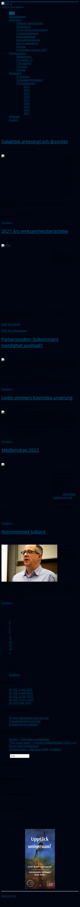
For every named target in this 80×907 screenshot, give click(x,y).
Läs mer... (7, 222)
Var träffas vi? (24, 59)
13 (10, 645)
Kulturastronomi (26, 36)
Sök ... (5, 755)
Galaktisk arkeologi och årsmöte (34, 141)
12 (10, 642)
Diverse (20, 46)
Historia (21, 69)
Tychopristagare (25, 83)
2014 (27, 89)
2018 (27, 103)
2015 (27, 93)
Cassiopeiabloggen (27, 33)
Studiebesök (23, 26)
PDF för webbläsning (14, 330)
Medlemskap (23, 56)
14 (10, 648)
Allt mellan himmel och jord (64, 496)
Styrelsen (21, 66)
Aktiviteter (15, 19)
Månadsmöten (17, 16)
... (10, 635)
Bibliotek (14, 116)
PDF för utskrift (10, 324)
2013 (27, 86)
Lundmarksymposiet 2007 (31, 49)
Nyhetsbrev (23, 76)
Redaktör (14, 674)
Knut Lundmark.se (27, 43)
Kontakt (13, 119)
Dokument (15, 73)
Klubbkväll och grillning (23, 724)
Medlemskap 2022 (20, 450)
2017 (27, 99)
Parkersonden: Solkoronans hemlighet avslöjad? (29, 342)
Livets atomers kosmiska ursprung (37, 397)
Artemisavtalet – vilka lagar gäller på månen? (35, 749)
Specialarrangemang (28, 39)
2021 (27, 113)
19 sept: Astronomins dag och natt (29, 717)
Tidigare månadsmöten (29, 23)
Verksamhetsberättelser (29, 79)
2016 (27, 96)
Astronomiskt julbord (23, 531)
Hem (12, 13)
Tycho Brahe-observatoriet (32, 29)
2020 (27, 109)
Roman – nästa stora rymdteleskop (29, 739)
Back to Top (8, 896)
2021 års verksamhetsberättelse (34, 231)
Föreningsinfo (17, 53)
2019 (27, 106)
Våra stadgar (23, 63)
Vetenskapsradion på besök (25, 721)
